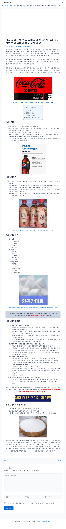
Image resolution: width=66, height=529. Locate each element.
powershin (7, 2)
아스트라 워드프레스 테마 (43, 521)
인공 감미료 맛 (29, 112)
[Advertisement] (33, 25)
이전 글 (5, 460)
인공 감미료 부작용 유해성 (32, 117)
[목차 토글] (39, 107)
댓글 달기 (8, 46)
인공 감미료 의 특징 (30, 115)
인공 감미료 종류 (30, 114)
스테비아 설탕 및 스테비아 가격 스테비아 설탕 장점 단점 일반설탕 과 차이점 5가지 (33, 230)
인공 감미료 (28, 110)
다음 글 (61, 460)
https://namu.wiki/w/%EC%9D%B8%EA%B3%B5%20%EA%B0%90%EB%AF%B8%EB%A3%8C (33, 307)
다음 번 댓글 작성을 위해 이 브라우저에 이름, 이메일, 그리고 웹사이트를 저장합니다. (31, 503)
